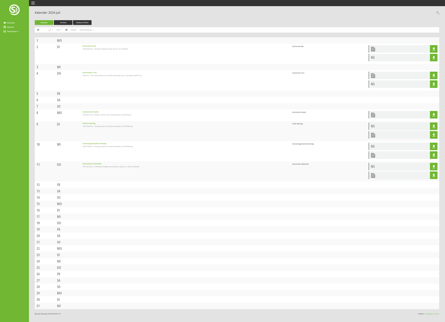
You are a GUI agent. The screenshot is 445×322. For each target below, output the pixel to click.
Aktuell (73, 30)
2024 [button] (58, 30)
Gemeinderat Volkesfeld (91, 164)
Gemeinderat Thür (89, 72)
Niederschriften (82, 22)
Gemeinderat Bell (89, 46)
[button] (14, 31)
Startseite (11, 23)
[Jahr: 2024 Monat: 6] (38, 30)
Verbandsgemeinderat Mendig (94, 143)
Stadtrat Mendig (88, 123)
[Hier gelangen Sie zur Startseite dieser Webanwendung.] (14, 10)
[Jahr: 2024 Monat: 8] (66, 30)
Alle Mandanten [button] (86, 30)
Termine (63, 22)
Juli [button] (50, 30)
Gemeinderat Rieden (90, 112)
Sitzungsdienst (431, 314)
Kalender (10, 27)
